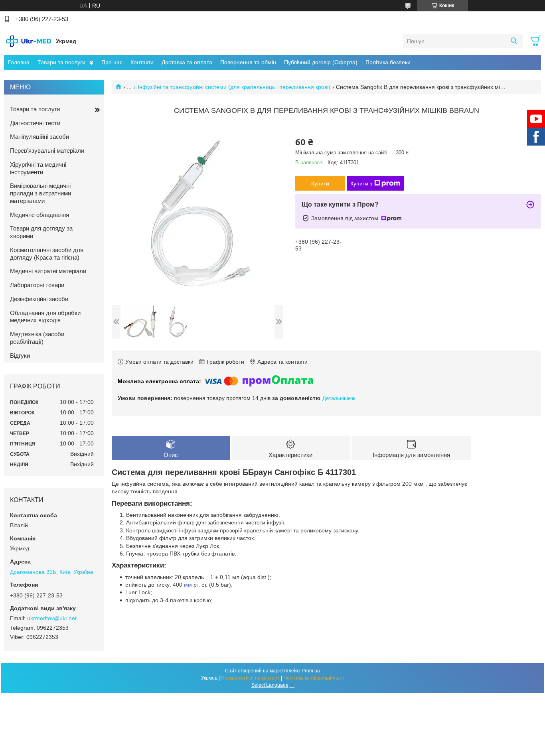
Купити (320, 183)
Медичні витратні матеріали (48, 271)
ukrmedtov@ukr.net (52, 618)
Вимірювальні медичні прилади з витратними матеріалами (40, 193)
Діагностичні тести (35, 123)
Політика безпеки (388, 62)
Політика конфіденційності (313, 678)
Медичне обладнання (39, 214)
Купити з (361, 183)
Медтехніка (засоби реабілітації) (37, 338)
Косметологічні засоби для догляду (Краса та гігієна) (46, 253)
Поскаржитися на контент (250, 678)
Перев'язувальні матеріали (47, 150)
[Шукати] (514, 41)
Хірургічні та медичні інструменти (38, 168)
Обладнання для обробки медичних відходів (45, 316)
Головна (19, 62)
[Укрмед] (28, 40)
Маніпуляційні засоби (39, 136)
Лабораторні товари (37, 285)
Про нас (111, 62)
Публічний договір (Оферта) (320, 62)
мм (188, 584)
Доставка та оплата (187, 62)
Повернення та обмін (248, 62)
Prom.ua (311, 671)
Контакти (142, 62)
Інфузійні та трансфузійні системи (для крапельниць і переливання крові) (234, 87)
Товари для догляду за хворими (41, 232)
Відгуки (20, 355)
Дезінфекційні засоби (39, 299)
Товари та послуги (61, 62)
